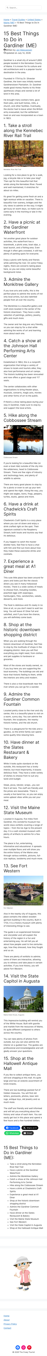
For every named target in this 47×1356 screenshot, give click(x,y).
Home (6, 19)
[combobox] (23, 8)
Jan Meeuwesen (24, 50)
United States (34, 19)
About (7, 1320)
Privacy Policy (10, 1324)
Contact (7, 1328)
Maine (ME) (9, 22)
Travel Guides (18, 19)
